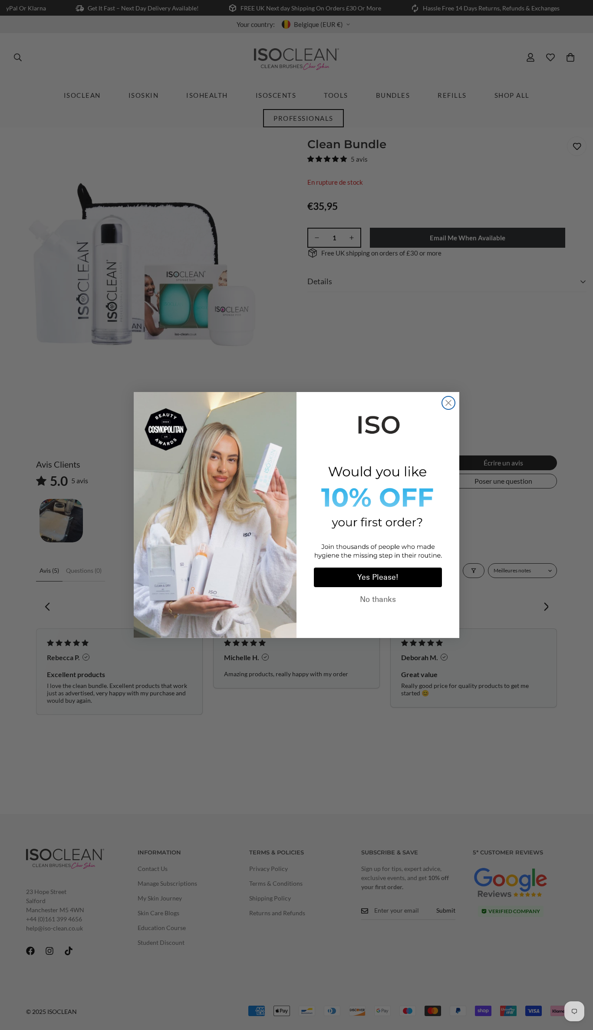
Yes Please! (378, 577)
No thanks (378, 599)
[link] (378, 423)
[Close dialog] (448, 402)
